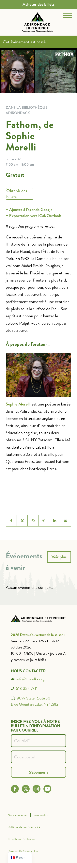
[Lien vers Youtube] (47, 789)
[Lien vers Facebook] (15, 789)
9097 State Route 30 (33, 698)
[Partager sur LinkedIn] (54, 520)
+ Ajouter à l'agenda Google (29, 209)
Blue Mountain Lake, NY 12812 (34, 704)
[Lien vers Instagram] (37, 789)
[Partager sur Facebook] (11, 520)
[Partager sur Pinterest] (43, 520)
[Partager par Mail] (65, 520)
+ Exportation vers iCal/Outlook (33, 216)
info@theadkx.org (30, 679)
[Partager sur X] (22, 520)
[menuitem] (38, 4)
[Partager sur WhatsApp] (33, 520)
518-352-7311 (27, 688)
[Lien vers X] (25, 789)
